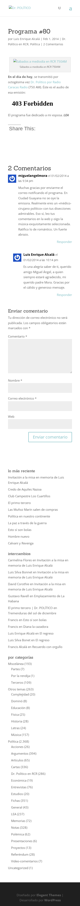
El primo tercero (19, 503)
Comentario (17, 336)
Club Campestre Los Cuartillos (29, 496)
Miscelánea (16, 664)
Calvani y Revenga (20, 543)
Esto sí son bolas (19, 530)
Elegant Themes (49, 895)
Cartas (15, 767)
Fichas (15, 801)
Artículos (17, 760)
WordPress (52, 900)
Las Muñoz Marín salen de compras (33, 509)
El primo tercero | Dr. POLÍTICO (30, 608)
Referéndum (20, 854)
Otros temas (16, 689)
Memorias (18, 821)
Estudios (17, 794)
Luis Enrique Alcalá (27, 39)
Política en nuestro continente (29, 516)
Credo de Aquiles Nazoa (24, 489)
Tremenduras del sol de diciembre (32, 613)
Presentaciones (21, 841)
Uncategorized (18, 868)
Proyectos (18, 848)
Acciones (17, 747)
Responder (64, 242)
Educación (18, 708)
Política (35, 44)
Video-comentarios (24, 861)
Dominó (17, 701)
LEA (13, 814)
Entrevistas (18, 787)
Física (15, 714)
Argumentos (19, 753)
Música (16, 735)
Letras (15, 728)
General (16, 807)
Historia (16, 721)
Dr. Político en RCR (24, 774)
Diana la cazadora (35, 627)
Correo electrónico (22, 398)
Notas (15, 827)
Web (11, 416)
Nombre (15, 380)
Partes (15, 669)
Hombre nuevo (18, 536)
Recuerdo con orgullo (47, 647)
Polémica (17, 834)
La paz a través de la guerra (27, 523)
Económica (18, 780)
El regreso (47, 633)
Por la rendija (20, 676)
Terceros (17, 682)
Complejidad (20, 694)
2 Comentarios (53, 44)
